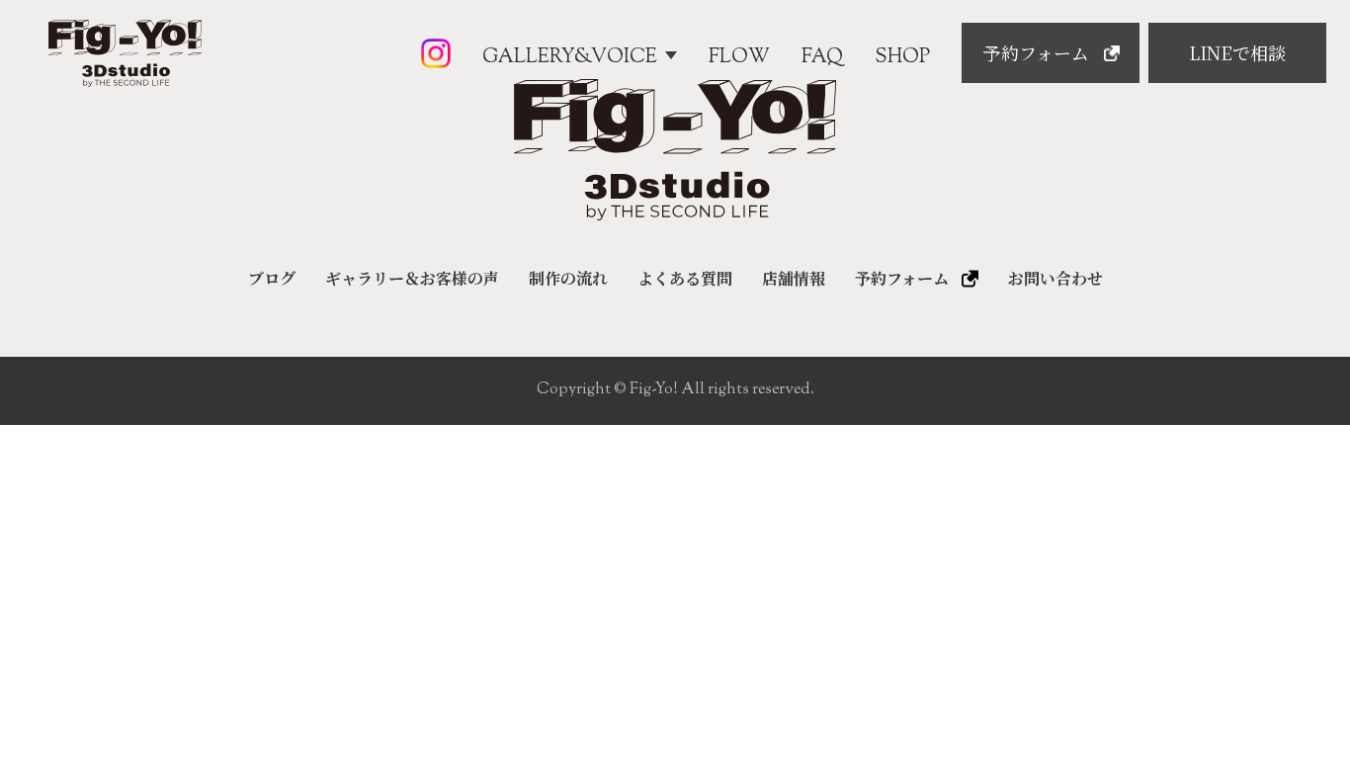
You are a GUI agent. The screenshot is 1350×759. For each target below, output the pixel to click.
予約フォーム (902, 279)
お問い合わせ (1055, 279)
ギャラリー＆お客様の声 (412, 279)
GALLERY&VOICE (569, 56)
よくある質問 (684, 279)
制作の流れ (568, 279)
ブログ (271, 279)
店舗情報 (793, 279)
